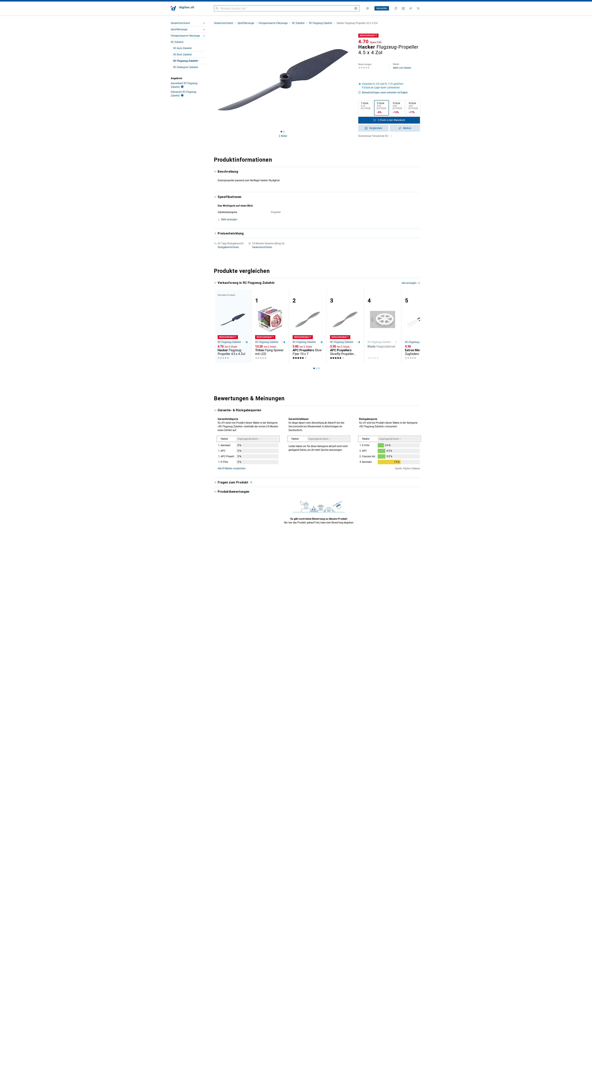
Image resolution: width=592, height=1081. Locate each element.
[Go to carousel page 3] (319, 368)
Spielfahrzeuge (179, 29)
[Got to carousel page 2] (284, 131)
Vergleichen (375, 128)
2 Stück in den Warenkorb (391, 120)
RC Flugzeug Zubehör (185, 60)
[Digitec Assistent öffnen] (395, 8)
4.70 (363, 41)
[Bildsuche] (356, 8)
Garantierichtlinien (262, 247)
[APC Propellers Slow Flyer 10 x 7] (307, 326)
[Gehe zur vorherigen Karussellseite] (219, 326)
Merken (407, 128)
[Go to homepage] (182, 8)
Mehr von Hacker (402, 66)
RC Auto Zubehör (182, 48)
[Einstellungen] (367, 8)
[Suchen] (217, 8)
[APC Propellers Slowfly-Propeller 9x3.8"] (345, 326)
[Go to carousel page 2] (316, 368)
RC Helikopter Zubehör (185, 67)
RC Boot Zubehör (182, 54)
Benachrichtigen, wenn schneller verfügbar (385, 92)
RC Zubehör (177, 42)
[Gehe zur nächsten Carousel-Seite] (414, 326)
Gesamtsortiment (180, 23)
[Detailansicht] (248, 450)
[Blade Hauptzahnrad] (382, 326)
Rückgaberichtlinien (228, 247)
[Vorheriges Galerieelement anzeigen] (213, 80)
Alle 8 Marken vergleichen (232, 468)
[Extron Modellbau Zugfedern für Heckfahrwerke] (420, 326)
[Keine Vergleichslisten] (403, 8)
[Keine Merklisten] (410, 8)
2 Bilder (283, 136)
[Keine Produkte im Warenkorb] (418, 8)
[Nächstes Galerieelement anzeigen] (353, 80)
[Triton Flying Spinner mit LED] (270, 326)
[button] (389, 85)
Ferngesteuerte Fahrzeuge (185, 35)
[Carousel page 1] (281, 131)
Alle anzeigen (409, 283)
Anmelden (381, 8)
